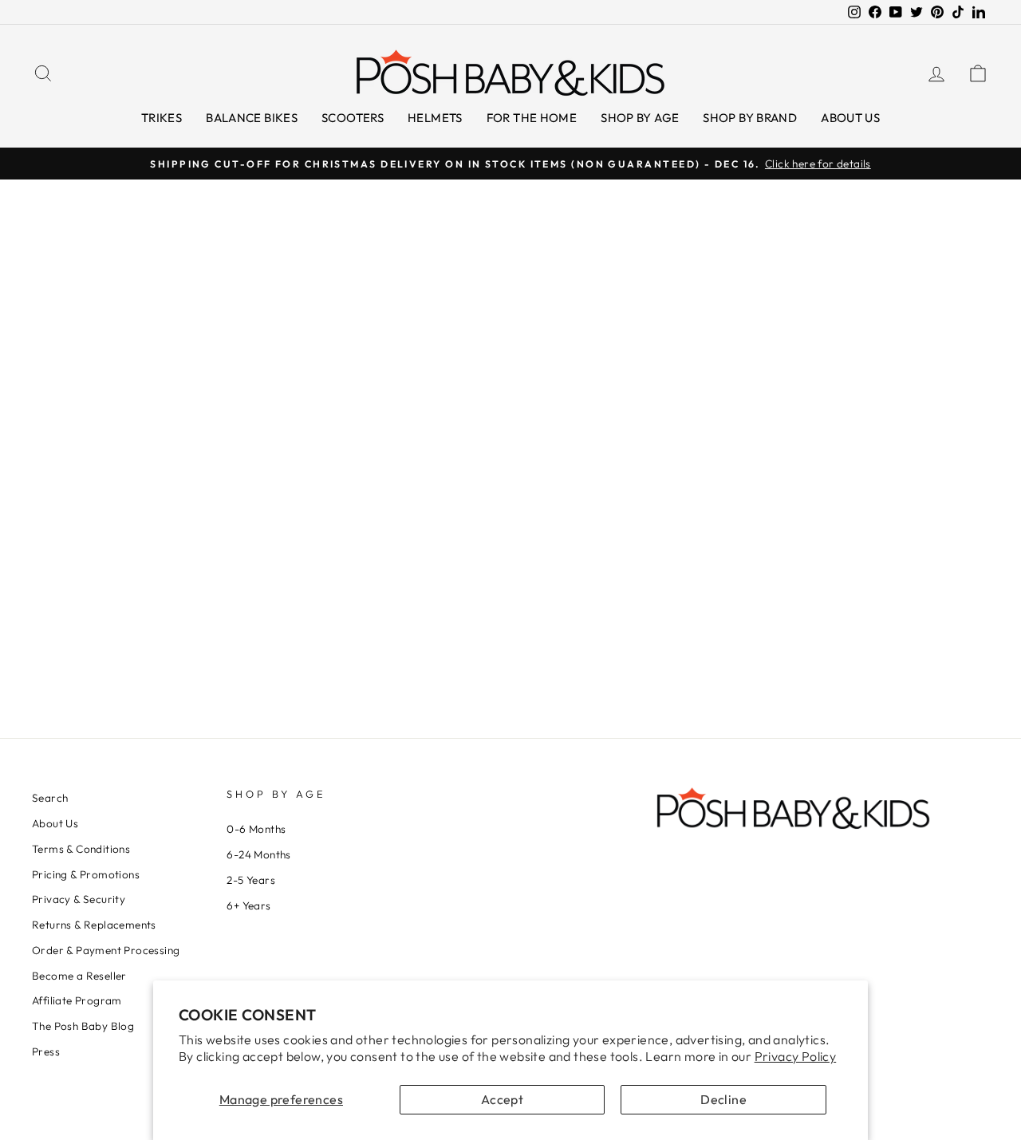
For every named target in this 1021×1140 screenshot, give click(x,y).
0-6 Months (256, 829)
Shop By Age (640, 117)
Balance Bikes (252, 117)
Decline (723, 1099)
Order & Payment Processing (105, 950)
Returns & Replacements (94, 924)
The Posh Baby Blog (83, 1026)
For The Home (532, 117)
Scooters (352, 117)
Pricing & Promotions (86, 874)
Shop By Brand (750, 117)
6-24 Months (258, 854)
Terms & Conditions (81, 849)
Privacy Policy (796, 1056)
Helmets (435, 117)
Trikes (161, 117)
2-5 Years (251, 880)
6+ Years (248, 905)
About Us (850, 117)
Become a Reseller (79, 975)
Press (46, 1051)
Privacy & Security (78, 899)
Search (50, 798)
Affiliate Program (77, 1000)
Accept (502, 1099)
